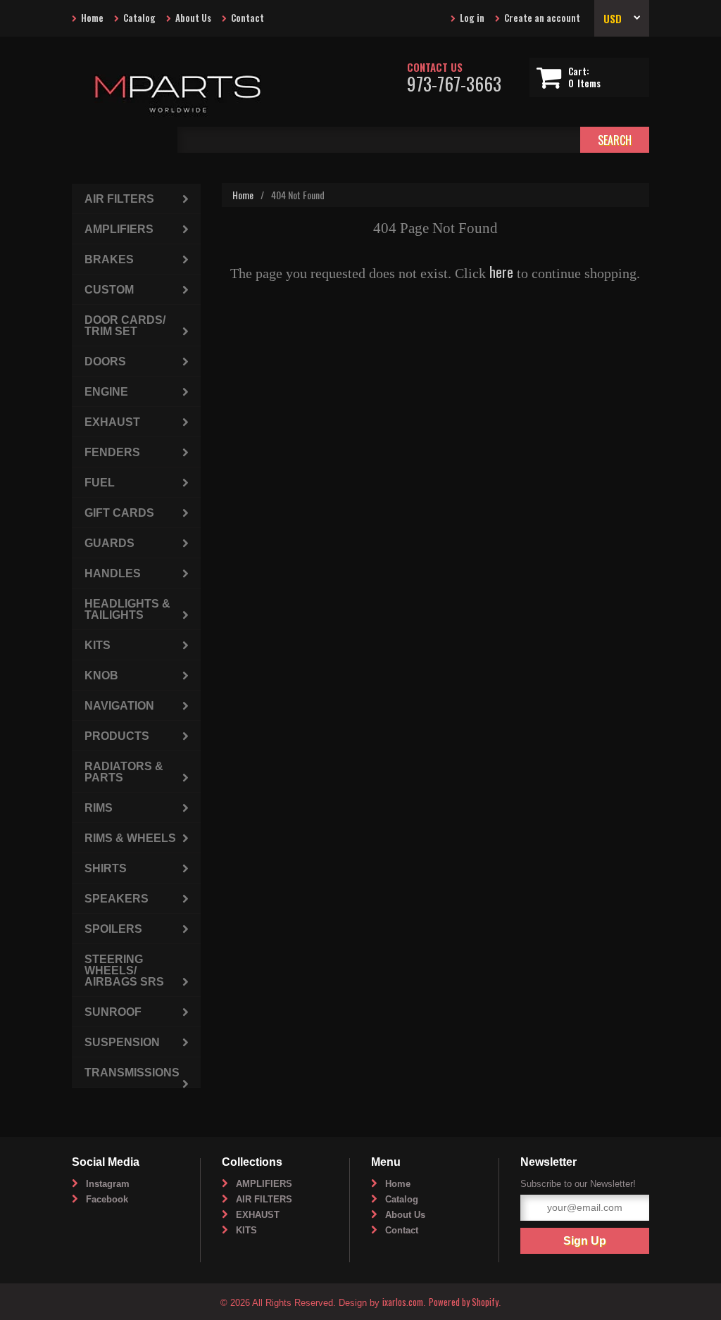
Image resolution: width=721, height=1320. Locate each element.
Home (92, 18)
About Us (193, 18)
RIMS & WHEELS (130, 838)
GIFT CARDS (119, 513)
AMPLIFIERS (118, 229)
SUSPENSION (122, 1042)
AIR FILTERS (119, 199)
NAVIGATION (119, 706)
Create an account (542, 18)
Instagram (108, 1183)
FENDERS (112, 452)
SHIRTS (105, 868)
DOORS (105, 361)
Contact (247, 18)
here (501, 271)
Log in (472, 18)
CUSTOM (109, 290)
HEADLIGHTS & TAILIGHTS (127, 609)
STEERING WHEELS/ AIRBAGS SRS (124, 970)
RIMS (98, 808)
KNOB (101, 675)
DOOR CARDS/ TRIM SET (124, 325)
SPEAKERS (116, 899)
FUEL (99, 483)
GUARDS (109, 543)
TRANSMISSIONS (132, 1073)
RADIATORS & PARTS (123, 772)
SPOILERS (113, 929)
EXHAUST (112, 422)
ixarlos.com (402, 1302)
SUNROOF (113, 1012)
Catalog (139, 18)
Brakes (109, 259)
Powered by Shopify (464, 1302)
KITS (97, 645)
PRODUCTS (116, 736)
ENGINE (106, 392)
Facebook (107, 1199)
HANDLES (112, 573)
